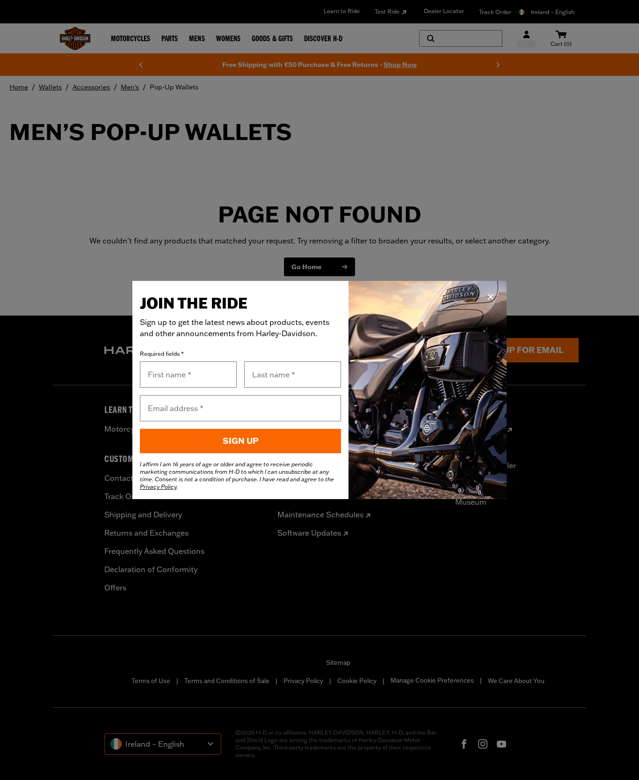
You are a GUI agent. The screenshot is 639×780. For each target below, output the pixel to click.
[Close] (490, 296)
